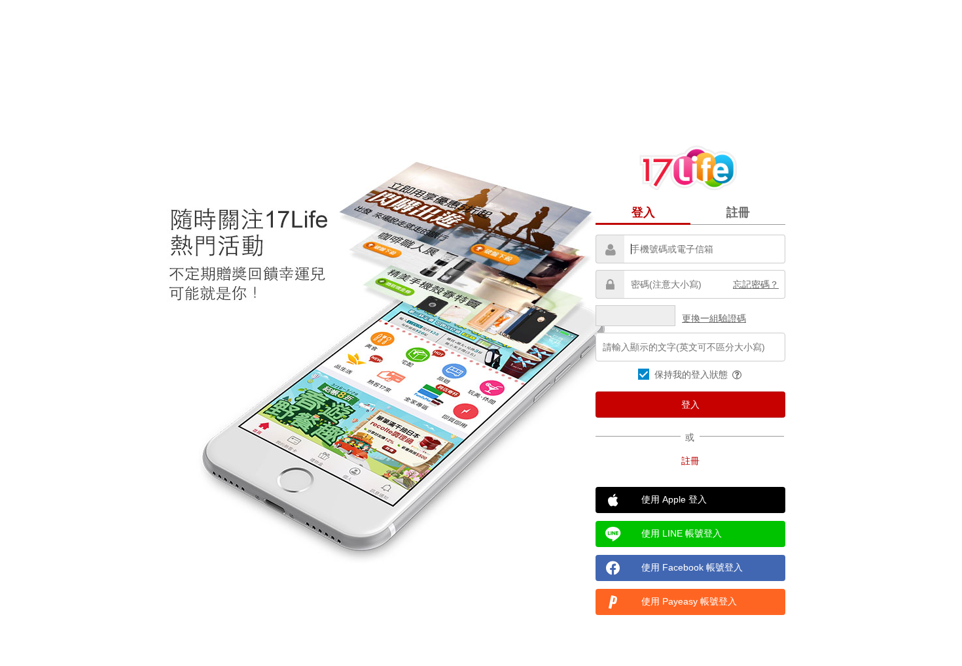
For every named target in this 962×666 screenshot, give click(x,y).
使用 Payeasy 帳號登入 (689, 601)
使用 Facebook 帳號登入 (692, 567)
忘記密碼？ (756, 284)
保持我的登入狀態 (692, 374)
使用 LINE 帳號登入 (681, 533)
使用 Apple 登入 (674, 499)
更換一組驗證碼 (714, 318)
